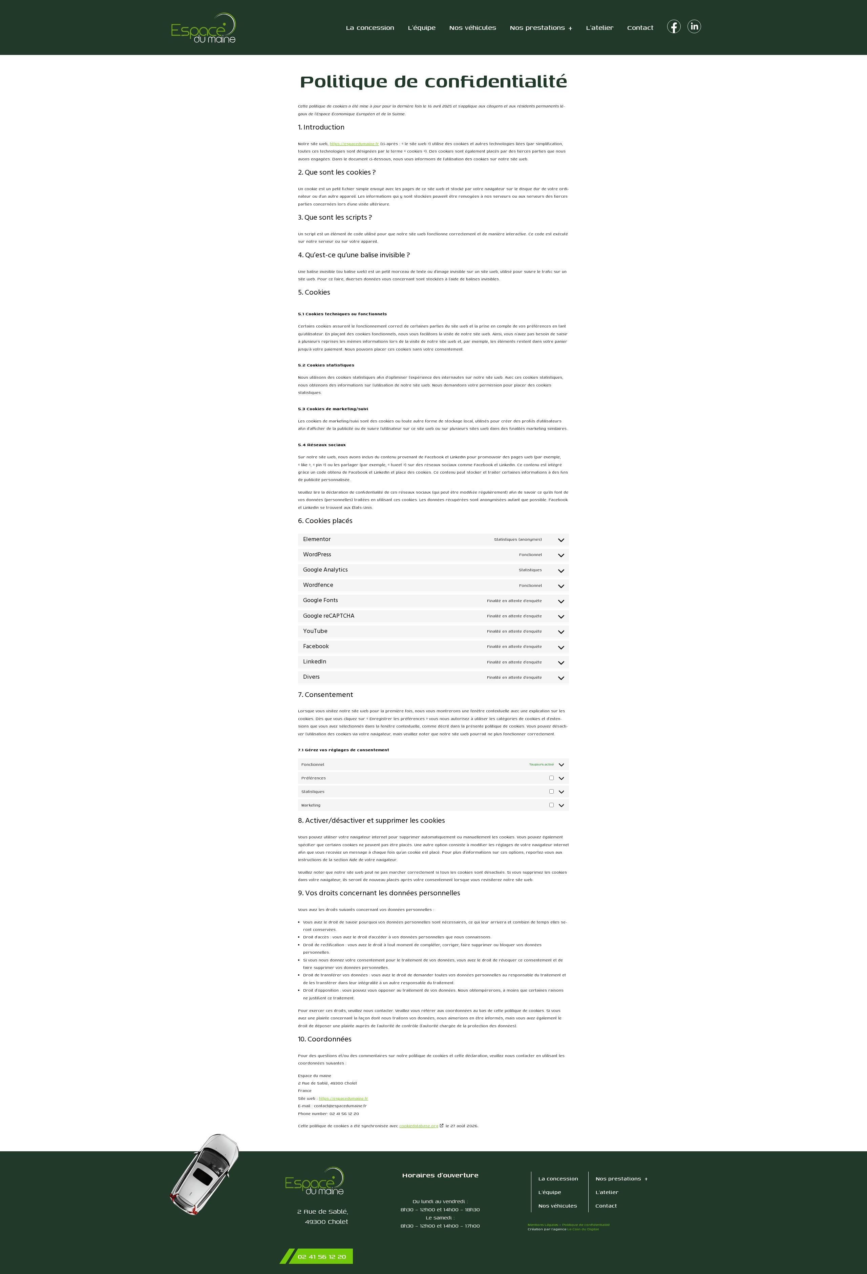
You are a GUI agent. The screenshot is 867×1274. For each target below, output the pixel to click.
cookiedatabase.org (418, 1126)
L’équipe (422, 27)
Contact (640, 27)
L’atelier (600, 27)
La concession (370, 27)
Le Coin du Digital (583, 1229)
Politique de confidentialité (586, 1224)
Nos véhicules (472, 27)
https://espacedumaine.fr (354, 143)
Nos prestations (537, 27)
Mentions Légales (543, 1224)
